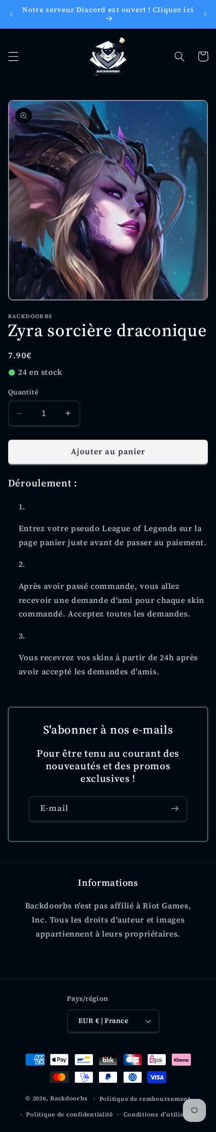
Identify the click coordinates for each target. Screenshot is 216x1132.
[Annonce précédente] (11, 14)
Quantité (23, 392)
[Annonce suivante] (205, 14)
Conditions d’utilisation (162, 1114)
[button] (13, 56)
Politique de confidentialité (69, 1114)
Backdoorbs (68, 1099)
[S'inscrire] (174, 808)
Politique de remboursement (144, 1099)
